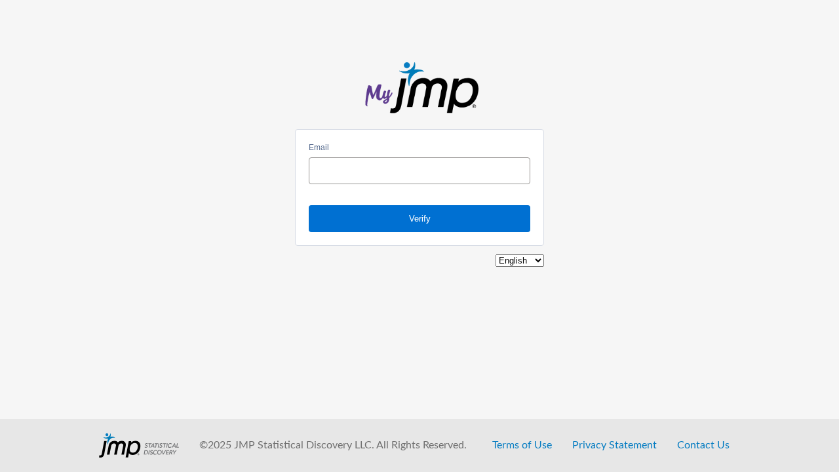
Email (319, 147)
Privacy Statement (614, 445)
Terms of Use (522, 445)
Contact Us (703, 445)
